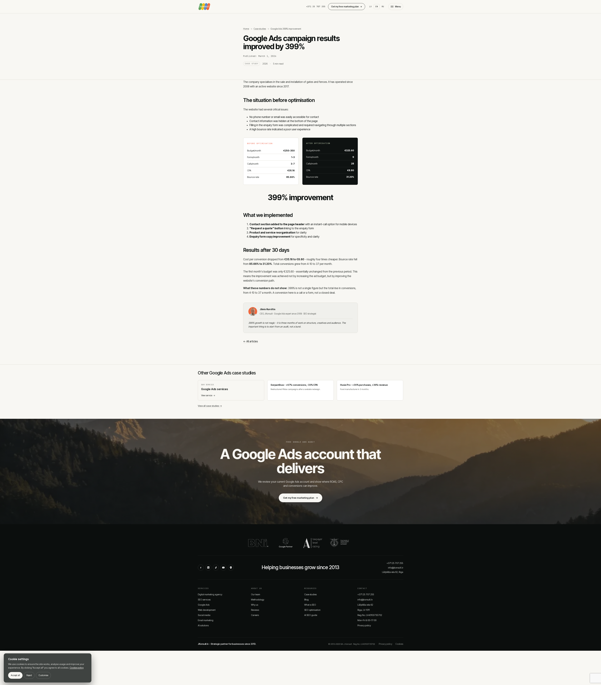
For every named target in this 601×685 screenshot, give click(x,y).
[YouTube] (223, 568)
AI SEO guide (310, 615)
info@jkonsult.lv (395, 567)
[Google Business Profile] (231, 568)
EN (376, 6)
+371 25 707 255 (316, 6)
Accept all (15, 675)
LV (370, 6)
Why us (254, 604)
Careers (255, 615)
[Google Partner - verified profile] (286, 543)
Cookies (399, 644)
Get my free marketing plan (346, 6)
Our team (255, 594)
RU (383, 6)
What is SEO (310, 604)
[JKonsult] (204, 7)
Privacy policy (364, 625)
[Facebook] (201, 568)
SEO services (204, 599)
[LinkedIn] (208, 568)
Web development (207, 610)
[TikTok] (216, 568)
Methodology (257, 599)
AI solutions (203, 625)
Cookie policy (77, 667)
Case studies (260, 28)
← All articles (250, 341)
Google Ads (203, 604)
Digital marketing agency (210, 594)
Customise (43, 675)
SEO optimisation (312, 610)
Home (246, 28)
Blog (306, 599)
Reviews (255, 610)
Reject (29, 675)
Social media (204, 615)
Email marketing (205, 620)
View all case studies (210, 406)
